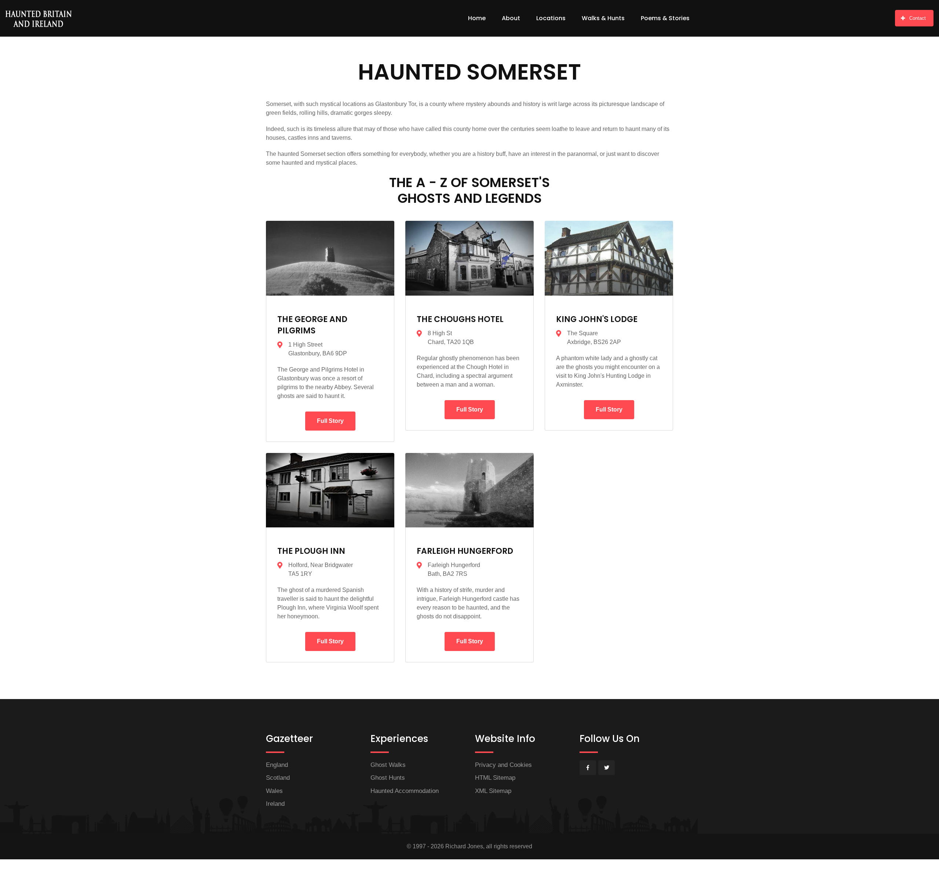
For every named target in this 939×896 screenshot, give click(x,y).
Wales (274, 790)
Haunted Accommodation (404, 790)
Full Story (330, 421)
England (277, 764)
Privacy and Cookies (503, 764)
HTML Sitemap (495, 777)
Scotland (278, 777)
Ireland (275, 803)
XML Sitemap (493, 790)
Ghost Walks (388, 764)
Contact (917, 18)
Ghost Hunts (387, 777)
